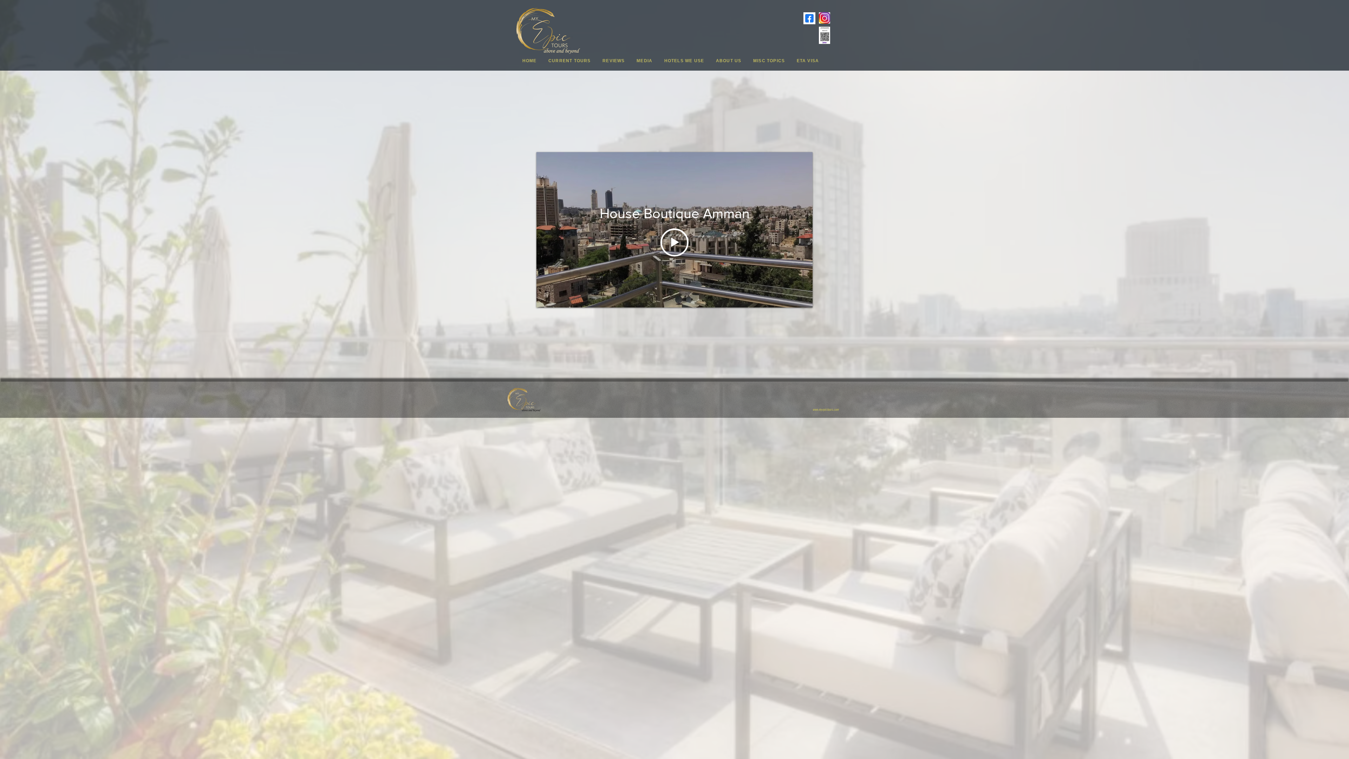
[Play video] (674, 242)
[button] (569, 60)
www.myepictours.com (826, 410)
